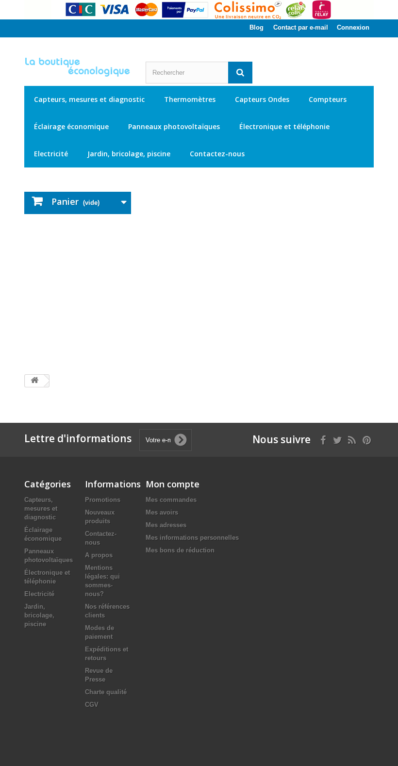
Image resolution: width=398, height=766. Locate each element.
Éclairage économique (71, 126)
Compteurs (328, 99)
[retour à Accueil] (34, 381)
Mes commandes (171, 499)
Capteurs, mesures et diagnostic (89, 99)
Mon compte (172, 484)
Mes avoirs (162, 512)
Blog (256, 27)
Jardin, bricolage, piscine (128, 153)
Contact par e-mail (300, 27)
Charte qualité (106, 692)
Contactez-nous (217, 153)
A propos (99, 555)
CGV (92, 704)
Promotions (102, 499)
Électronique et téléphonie (284, 126)
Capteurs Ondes (262, 99)
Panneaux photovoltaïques (174, 126)
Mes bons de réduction (180, 550)
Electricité (51, 153)
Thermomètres (190, 99)
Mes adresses (166, 525)
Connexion (353, 27)
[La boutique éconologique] (77, 67)
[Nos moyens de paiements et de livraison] (199, 9)
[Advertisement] (199, 294)
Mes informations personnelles (192, 537)
